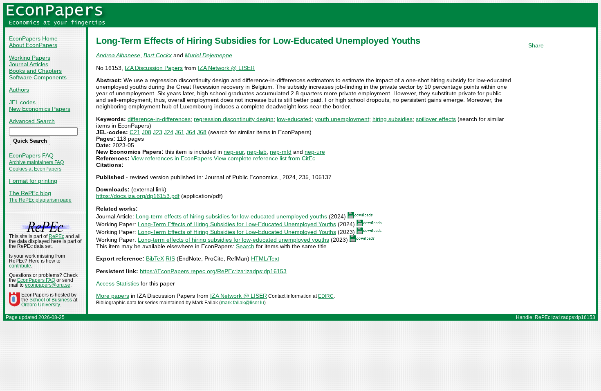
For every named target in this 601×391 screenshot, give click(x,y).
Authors (19, 89)
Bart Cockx (158, 55)
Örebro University (40, 304)
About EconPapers (33, 45)
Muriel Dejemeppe (208, 55)
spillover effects (436, 119)
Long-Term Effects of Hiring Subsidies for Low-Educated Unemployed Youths (237, 224)
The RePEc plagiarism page (40, 200)
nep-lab (257, 151)
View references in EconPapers (171, 158)
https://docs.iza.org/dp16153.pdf (137, 196)
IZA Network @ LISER (226, 68)
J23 (157, 132)
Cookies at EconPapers (35, 168)
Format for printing (33, 181)
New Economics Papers (39, 109)
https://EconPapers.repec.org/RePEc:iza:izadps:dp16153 (213, 271)
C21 (135, 132)
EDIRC (326, 296)
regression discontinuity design (234, 119)
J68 (201, 132)
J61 (179, 132)
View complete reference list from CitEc (264, 158)
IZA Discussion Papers (154, 68)
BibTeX (155, 258)
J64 (190, 132)
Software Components (38, 77)
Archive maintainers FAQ (36, 162)
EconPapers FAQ (31, 155)
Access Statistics (117, 283)
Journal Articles (28, 64)
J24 (168, 132)
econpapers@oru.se (47, 285)
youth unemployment (342, 119)
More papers (112, 295)
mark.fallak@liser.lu (242, 302)
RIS (170, 258)
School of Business (50, 299)
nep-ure (315, 151)
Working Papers (29, 57)
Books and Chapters (35, 70)
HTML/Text (265, 258)
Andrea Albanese (118, 55)
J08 (146, 132)
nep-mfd (281, 151)
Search (245, 246)
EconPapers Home (33, 38)
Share (536, 45)
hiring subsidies (392, 119)
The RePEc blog (30, 193)
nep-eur (234, 151)
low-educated (294, 119)
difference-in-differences (159, 119)
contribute (20, 265)
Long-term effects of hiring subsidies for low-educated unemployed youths (231, 216)
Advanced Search (32, 121)
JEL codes (22, 102)
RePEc (56, 236)
